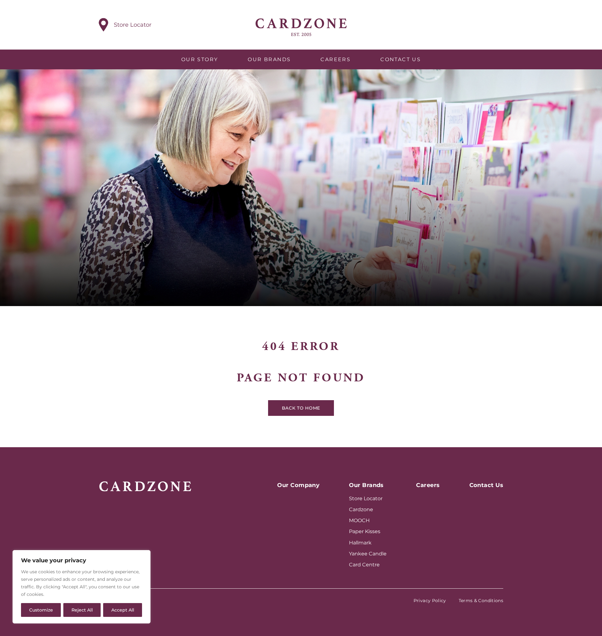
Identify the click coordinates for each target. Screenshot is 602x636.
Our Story (199, 59)
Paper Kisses (364, 531)
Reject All (82, 610)
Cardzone (361, 509)
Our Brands (269, 59)
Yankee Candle (368, 554)
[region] (81, 586)
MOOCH (359, 520)
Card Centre (364, 565)
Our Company (298, 485)
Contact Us (400, 59)
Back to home (301, 408)
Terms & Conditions (481, 600)
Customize (41, 610)
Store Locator (366, 498)
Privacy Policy (430, 600)
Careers (335, 59)
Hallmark (360, 543)
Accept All (122, 610)
